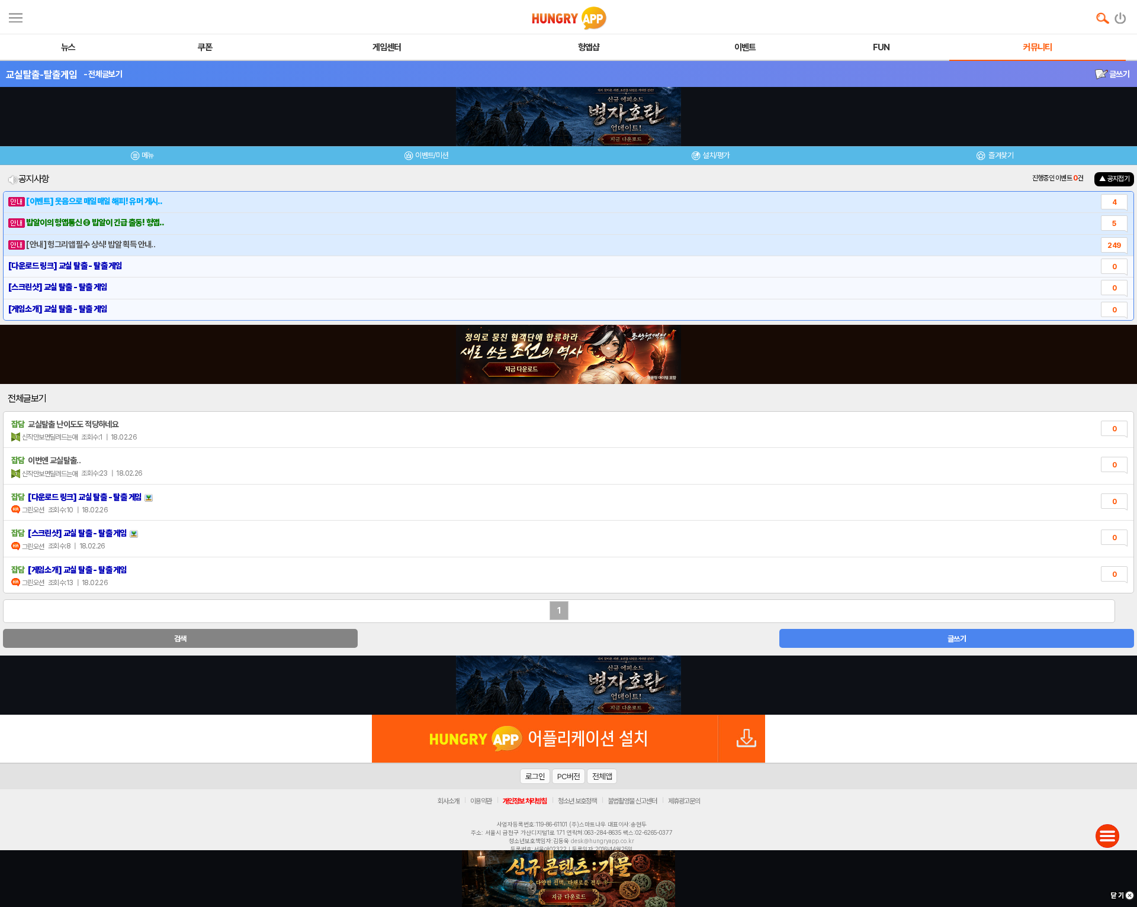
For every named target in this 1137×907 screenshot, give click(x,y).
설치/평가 (715, 155)
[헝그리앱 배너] (568, 685)
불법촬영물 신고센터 (632, 801)
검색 (180, 638)
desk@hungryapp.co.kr (602, 840)
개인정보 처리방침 (525, 801)
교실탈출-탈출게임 (42, 74)
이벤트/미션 (431, 155)
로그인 (535, 776)
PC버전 (568, 776)
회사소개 (448, 801)
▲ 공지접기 (1114, 179)
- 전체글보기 (102, 74)
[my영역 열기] (15, 16)
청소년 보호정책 (577, 801)
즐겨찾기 (1000, 155)
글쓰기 (1118, 74)
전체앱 (602, 776)
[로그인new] (1120, 15)
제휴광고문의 (684, 801)
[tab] (142, 157)
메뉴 (148, 155)
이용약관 (481, 801)
